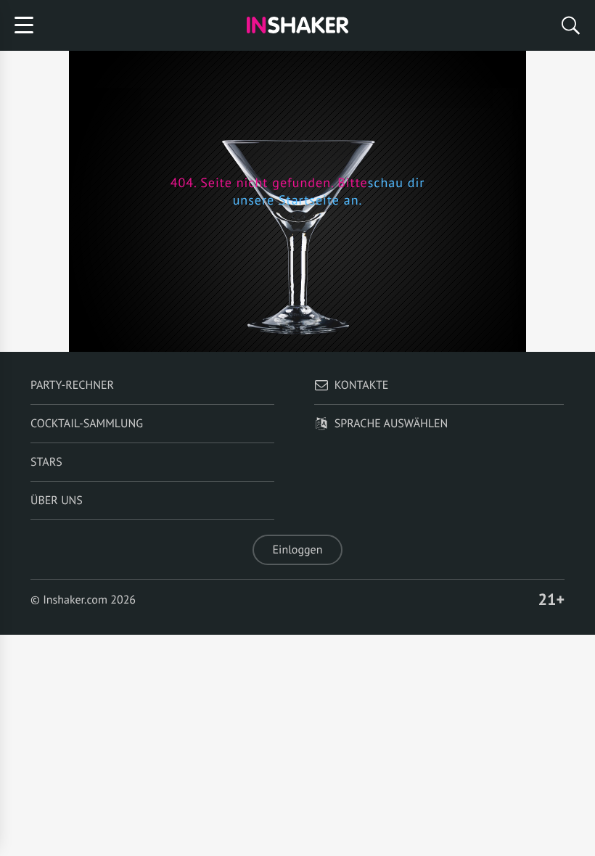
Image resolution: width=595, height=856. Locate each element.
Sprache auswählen (391, 423)
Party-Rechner (72, 385)
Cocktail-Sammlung (86, 423)
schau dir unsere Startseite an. (329, 191)
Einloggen (298, 550)
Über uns (56, 500)
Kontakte (362, 385)
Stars (46, 462)
